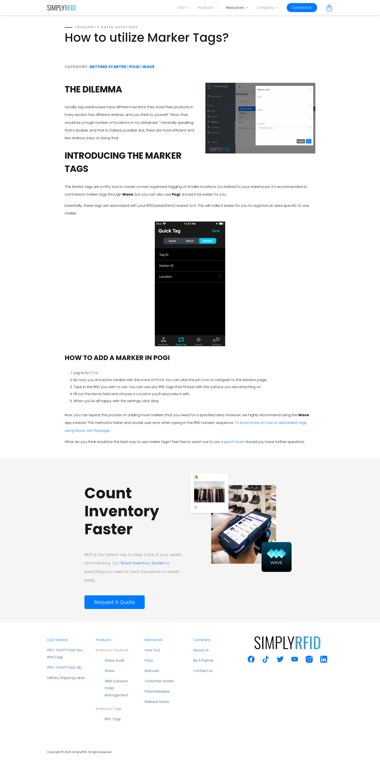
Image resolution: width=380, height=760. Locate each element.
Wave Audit (114, 660)
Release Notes (157, 701)
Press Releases (157, 691)
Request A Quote (114, 602)
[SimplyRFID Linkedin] (323, 661)
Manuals (152, 670)
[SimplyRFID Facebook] (251, 661)
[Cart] (329, 7)
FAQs (149, 660)
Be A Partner (203, 660)
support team (233, 441)
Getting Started (108, 66)
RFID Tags (113, 719)
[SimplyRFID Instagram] (309, 661)
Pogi (135, 66)
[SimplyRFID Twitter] (280, 661)
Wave (148, 66)
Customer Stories (159, 681)
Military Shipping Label (66, 677)
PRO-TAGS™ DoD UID (64, 667)
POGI (94, 372)
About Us (201, 650)
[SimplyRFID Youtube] (294, 661)
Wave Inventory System (143, 563)
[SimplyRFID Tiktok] (265, 661)
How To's (152, 650)
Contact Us (302, 7)
